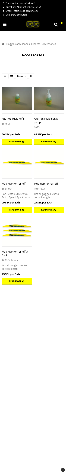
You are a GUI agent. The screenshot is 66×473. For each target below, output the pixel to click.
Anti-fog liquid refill (13, 118)
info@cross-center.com (25, 10)
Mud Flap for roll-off (14, 183)
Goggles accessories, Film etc (23, 44)
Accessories (49, 44)
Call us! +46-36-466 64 (29, 6)
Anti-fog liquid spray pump (46, 120)
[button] (61, 24)
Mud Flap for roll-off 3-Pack (15, 253)
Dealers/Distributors (16, 14)
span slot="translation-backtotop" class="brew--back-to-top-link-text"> (63, 470)
